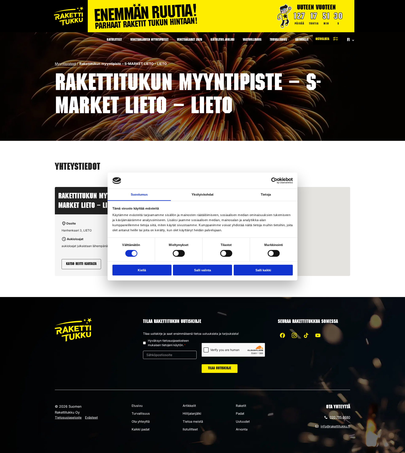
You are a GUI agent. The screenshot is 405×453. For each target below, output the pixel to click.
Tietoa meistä (193, 421)
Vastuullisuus (252, 40)
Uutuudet (243, 421)
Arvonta (241, 429)
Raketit (241, 406)
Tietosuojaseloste (68, 417)
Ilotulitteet (114, 40)
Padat (240, 413)
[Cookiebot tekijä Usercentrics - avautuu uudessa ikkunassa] (274, 180)
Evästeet (91, 417)
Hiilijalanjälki (192, 413)
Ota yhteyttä (141, 421)
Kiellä (142, 270)
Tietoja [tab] (266, 194)
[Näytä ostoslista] (327, 39)
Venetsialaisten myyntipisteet (149, 40)
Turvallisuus (278, 40)
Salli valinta (202, 270)
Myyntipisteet (65, 64)
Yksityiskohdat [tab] (202, 194)
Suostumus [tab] (139, 194)
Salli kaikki (263, 270)
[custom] (282, 335)
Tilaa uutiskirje (219, 368)
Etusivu (137, 406)
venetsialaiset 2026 (189, 40)
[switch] (179, 253)
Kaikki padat (141, 429)
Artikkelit (302, 40)
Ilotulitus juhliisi (222, 40)
